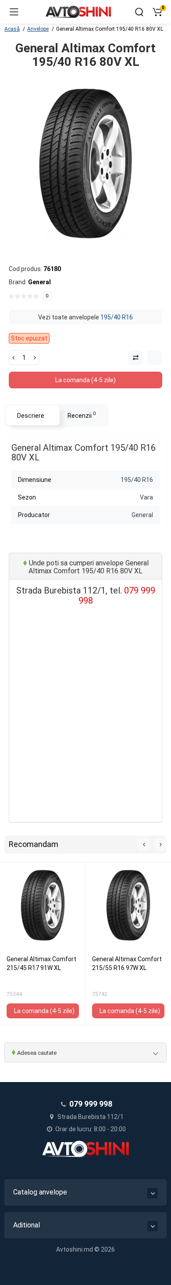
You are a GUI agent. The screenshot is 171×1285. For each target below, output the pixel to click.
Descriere (30, 415)
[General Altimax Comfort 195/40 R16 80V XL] (85, 163)
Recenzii (82, 415)
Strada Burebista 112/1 (90, 1116)
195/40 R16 (116, 317)
